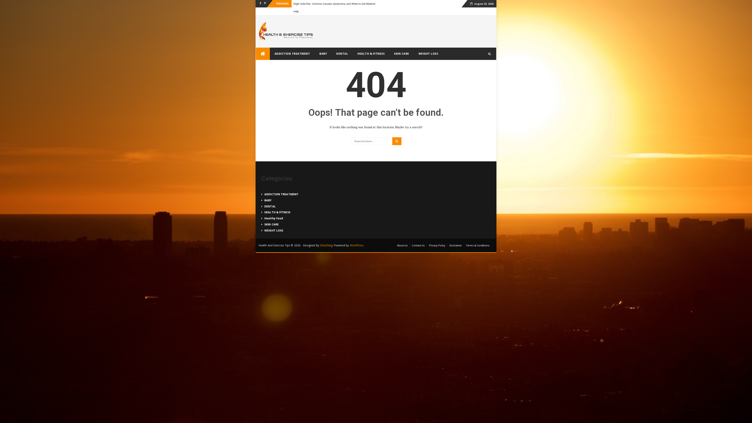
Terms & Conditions (478, 238)
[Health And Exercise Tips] (263, 46)
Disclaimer (455, 238)
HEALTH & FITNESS (371, 46)
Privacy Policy (437, 238)
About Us (402, 238)
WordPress (357, 238)
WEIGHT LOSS (428, 46)
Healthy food (273, 210)
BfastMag (326, 238)
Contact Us (418, 238)
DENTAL (342, 46)
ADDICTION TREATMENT (292, 46)
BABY (323, 46)
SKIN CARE (401, 46)
